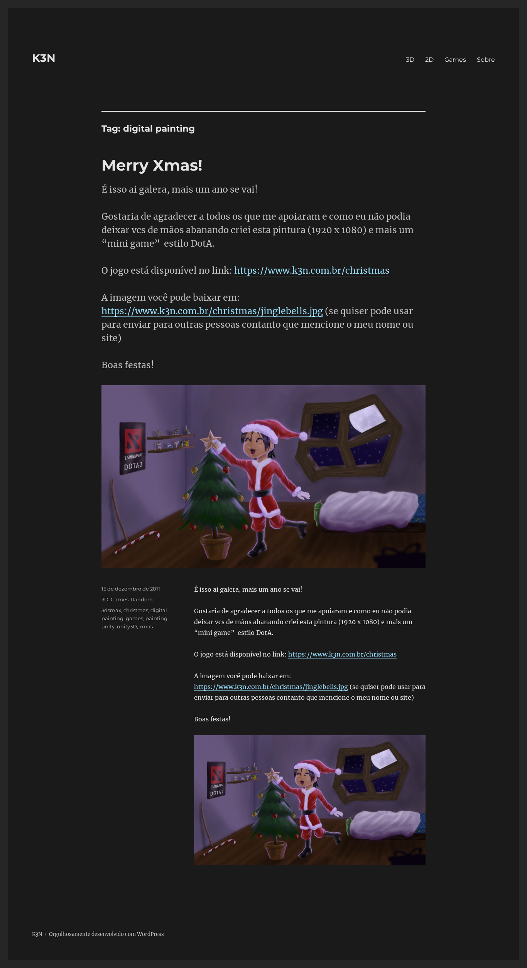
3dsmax (111, 610)
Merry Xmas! (152, 165)
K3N (44, 57)
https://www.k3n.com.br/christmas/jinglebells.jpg (212, 310)
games (134, 618)
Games (455, 59)
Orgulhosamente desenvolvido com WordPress (106, 934)
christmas (135, 610)
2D (429, 59)
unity (108, 626)
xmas (146, 626)
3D (410, 59)
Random (142, 599)
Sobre (486, 59)
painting (156, 618)
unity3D (127, 626)
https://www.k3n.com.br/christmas (312, 270)
